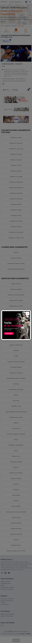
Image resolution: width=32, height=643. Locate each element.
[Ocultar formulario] (27, 313)
